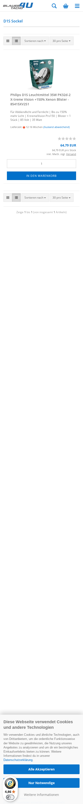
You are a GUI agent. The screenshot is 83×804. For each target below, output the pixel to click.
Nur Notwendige (41, 783)
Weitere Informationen (41, 794)
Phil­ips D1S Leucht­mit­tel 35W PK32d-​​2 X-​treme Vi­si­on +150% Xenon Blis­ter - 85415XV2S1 (40, 99)
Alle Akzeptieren (41, 769)
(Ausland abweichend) (56, 127)
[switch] (10, 797)
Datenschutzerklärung (18, 760)
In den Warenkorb (41, 176)
